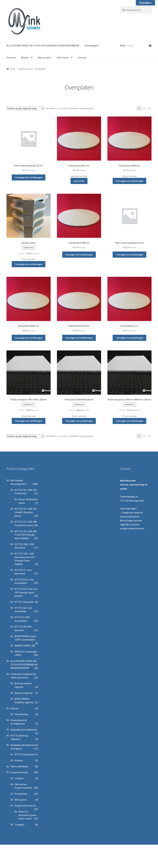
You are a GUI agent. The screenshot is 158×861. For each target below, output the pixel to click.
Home (12, 68)
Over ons (11, 57)
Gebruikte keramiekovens (23, 729)
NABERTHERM (22, 645)
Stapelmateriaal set (25, 805)
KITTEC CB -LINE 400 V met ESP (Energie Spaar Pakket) (26, 535)
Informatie (62, 57)
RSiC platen (21, 799)
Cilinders (19, 778)
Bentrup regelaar (24, 692)
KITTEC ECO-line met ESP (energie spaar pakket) (26, 592)
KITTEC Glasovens (24, 601)
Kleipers (19, 760)
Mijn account (44, 57)
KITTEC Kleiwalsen (25, 754)
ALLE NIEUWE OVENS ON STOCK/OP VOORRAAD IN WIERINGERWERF (42, 45)
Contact (82, 57)
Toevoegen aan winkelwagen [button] (28, 177)
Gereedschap (21, 714)
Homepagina (91, 45)
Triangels (20, 824)
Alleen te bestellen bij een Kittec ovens (27, 815)
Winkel (24, 57)
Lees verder (79, 181)
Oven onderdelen (19, 766)
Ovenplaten (21, 793)
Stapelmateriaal (25, 68)
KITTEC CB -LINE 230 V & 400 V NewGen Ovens (26, 512)
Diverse (14, 708)
